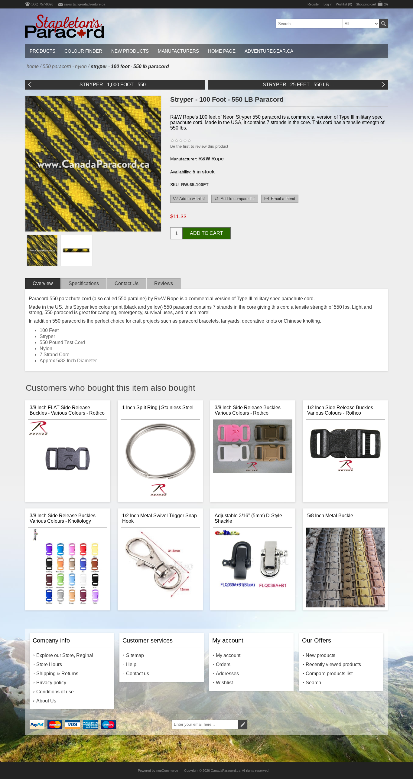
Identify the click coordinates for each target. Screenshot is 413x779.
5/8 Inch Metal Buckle (330, 515)
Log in (328, 4)
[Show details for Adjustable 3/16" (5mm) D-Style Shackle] (252, 567)
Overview (43, 283)
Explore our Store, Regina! (64, 655)
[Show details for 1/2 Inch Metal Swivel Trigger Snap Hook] (160, 567)
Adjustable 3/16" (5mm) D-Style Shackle (248, 518)
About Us (46, 700)
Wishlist (224, 682)
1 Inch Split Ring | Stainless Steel (157, 407)
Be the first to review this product (199, 146)
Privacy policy (51, 682)
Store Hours (49, 664)
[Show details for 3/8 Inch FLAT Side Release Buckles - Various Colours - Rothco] (67, 459)
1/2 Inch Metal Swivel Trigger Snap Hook (159, 518)
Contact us (137, 673)
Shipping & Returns (57, 673)
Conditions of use (55, 691)
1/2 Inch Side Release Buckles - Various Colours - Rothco (341, 410)
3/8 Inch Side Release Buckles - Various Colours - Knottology (64, 518)
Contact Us (126, 283)
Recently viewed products (333, 664)
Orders (223, 664)
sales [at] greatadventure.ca (84, 4)
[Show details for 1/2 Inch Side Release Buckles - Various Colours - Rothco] (345, 459)
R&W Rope (211, 158)
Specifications (84, 283)
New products (320, 655)
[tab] (42, 283)
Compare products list (329, 673)
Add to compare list (238, 198)
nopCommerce (167, 770)
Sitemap (135, 655)
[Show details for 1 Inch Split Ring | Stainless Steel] (160, 459)
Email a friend (283, 198)
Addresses (227, 673)
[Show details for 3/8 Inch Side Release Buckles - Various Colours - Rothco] (252, 459)
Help (131, 664)
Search (383, 23)
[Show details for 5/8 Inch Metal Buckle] (345, 567)
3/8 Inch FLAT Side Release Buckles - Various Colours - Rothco (67, 410)
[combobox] (327, 23)
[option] (42, 250)
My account (228, 655)
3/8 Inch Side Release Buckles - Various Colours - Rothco (249, 410)
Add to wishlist (192, 198)
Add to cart (206, 233)
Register (313, 4)
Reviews (163, 283)
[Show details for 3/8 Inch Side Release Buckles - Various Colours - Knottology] (67, 567)
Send (242, 724)
